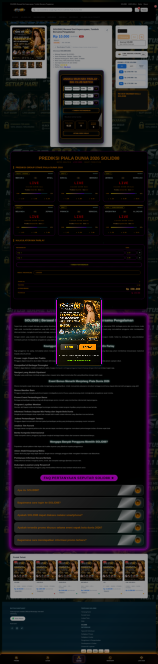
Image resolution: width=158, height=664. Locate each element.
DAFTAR (88, 347)
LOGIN (69, 347)
